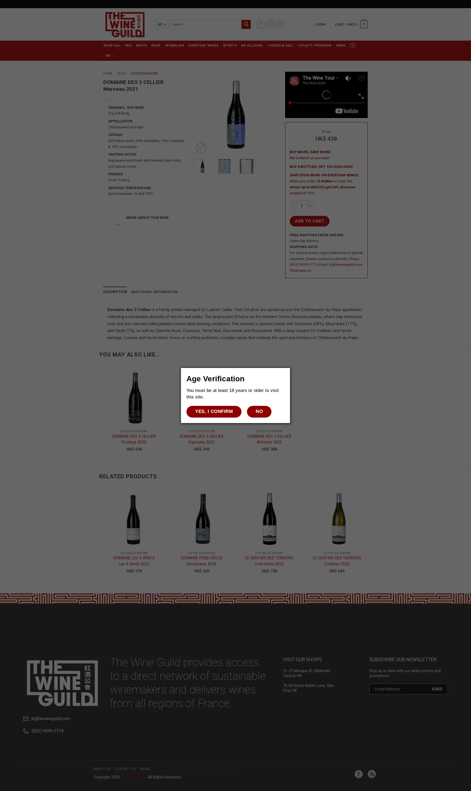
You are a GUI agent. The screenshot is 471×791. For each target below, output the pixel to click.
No (259, 411)
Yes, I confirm (214, 411)
